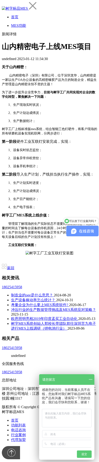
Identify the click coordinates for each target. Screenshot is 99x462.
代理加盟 (18, 440)
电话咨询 (18, 430)
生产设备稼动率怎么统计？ (33, 300)
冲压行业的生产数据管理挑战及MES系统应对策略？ (53, 310)
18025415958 (12, 287)
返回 (10, 268)
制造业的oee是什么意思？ (32, 295)
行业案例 (18, 435)
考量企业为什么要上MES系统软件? (40, 305)
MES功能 (18, 25)
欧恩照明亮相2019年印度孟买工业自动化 (44, 319)
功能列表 (18, 425)
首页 (14, 17)
